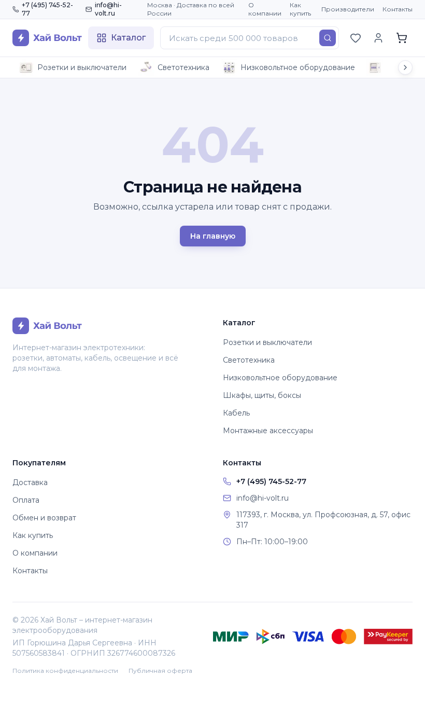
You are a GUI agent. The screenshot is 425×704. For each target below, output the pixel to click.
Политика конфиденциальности (65, 670)
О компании (264, 9)
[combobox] (249, 37)
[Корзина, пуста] (402, 38)
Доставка (30, 482)
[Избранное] (355, 37)
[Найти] (327, 38)
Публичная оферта (160, 670)
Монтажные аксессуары (268, 430)
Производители (347, 9)
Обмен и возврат (44, 517)
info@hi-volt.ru (108, 9)
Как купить (300, 9)
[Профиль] (378, 37)
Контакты (397, 9)
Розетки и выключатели (81, 67)
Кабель (236, 413)
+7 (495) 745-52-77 (47, 9)
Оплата (25, 500)
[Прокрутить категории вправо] (405, 67)
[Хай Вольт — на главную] (47, 38)
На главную (212, 236)
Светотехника (183, 67)
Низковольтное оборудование (297, 67)
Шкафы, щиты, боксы (262, 395)
